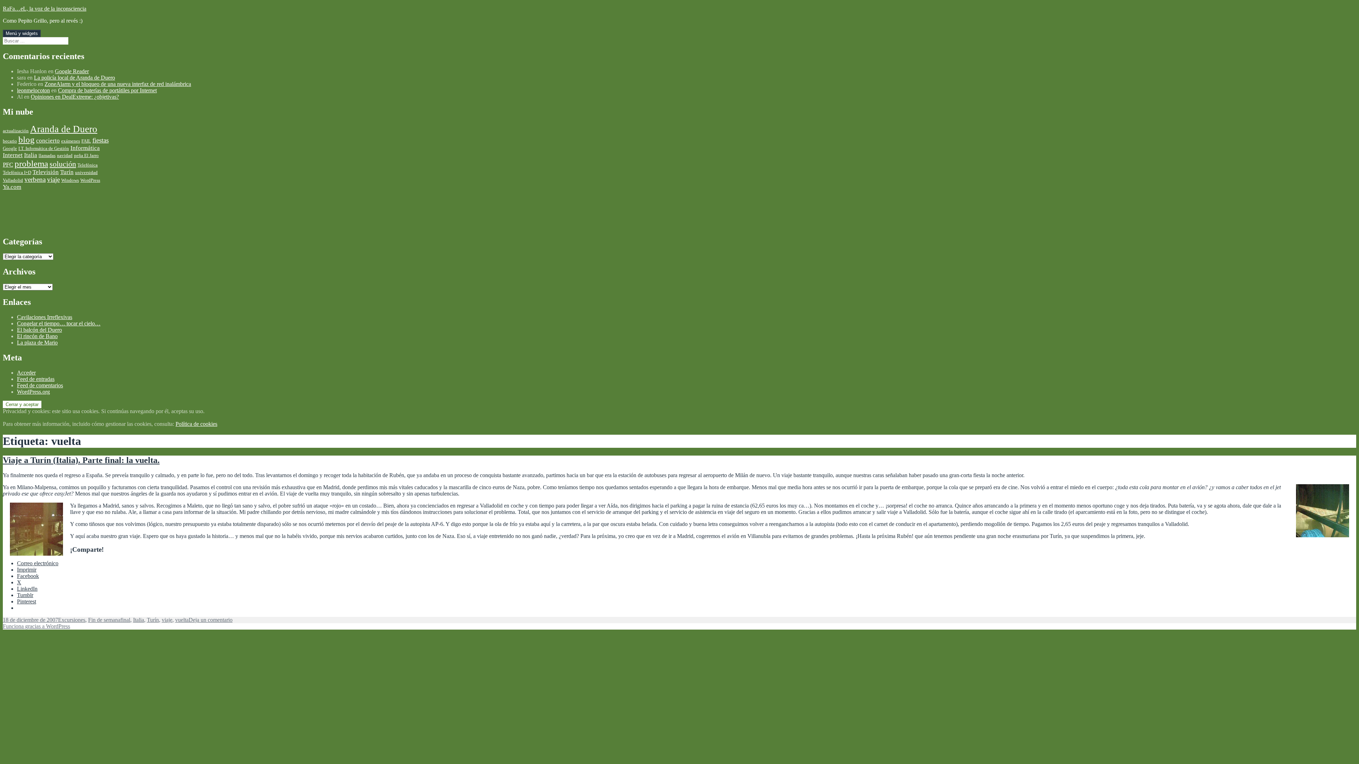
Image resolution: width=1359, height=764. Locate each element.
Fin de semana (104, 620)
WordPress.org (33, 392)
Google (10, 148)
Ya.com (12, 187)
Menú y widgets (22, 33)
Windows (70, 180)
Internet (13, 155)
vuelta (182, 620)
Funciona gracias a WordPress (36, 626)
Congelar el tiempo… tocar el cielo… (59, 323)
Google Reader (72, 71)
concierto (48, 140)
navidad (65, 155)
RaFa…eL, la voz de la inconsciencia (44, 9)
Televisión (46, 172)
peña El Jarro (86, 155)
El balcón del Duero (39, 330)
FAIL (86, 141)
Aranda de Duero (63, 129)
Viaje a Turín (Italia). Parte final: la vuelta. (81, 460)
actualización (16, 130)
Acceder (26, 373)
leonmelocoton (33, 90)
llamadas (47, 155)
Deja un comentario (211, 620)
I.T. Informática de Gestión (43, 148)
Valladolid (13, 180)
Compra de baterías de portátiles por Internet (107, 90)
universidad (86, 172)
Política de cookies (196, 424)
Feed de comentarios (40, 385)
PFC (8, 164)
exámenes (70, 141)
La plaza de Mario (37, 343)
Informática (85, 148)
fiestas (100, 140)
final (125, 620)
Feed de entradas (36, 379)
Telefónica (88, 165)
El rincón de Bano (37, 336)
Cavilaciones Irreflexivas (44, 317)
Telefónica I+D (17, 172)
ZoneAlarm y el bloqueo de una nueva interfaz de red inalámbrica (118, 84)
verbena (35, 179)
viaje (53, 179)
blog (26, 139)
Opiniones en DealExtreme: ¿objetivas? (75, 97)
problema (31, 163)
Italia (30, 155)
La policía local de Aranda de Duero (74, 78)
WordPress (90, 180)
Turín (67, 172)
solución (63, 164)
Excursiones (71, 620)
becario (10, 141)
